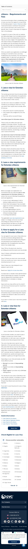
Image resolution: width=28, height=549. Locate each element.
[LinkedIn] (16, 521)
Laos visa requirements (15, 218)
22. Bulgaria (18, 476)
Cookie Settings (23, 526)
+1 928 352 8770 (14, 515)
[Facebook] (5, 521)
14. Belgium (17, 463)
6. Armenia (17, 451)
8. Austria (17, 454)
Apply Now (14, 428)
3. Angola (4, 446)
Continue (14, 542)
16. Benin (17, 466)
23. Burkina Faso (6, 479)
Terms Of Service (5, 526)
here (5, 301)
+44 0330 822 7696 (15, 518)
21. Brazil (4, 476)
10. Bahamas (18, 457)
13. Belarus (5, 463)
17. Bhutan (5, 469)
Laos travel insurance (8, 407)
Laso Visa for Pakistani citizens (11, 420)
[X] (19, 521)
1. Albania (4, 443)
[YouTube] (8, 521)
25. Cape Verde (6, 482)
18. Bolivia (17, 469)
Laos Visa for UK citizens (9, 422)
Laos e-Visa (17, 24)
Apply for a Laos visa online (15, 270)
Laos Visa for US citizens (9, 418)
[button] (24, 545)
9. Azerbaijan (5, 457)
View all (13, 485)
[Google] (12, 521)
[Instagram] (23, 521)
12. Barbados (18, 460)
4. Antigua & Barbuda (18, 447)
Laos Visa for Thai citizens (10, 424)
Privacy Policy (14, 526)
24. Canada (18, 479)
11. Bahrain (5, 460)
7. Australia (5, 454)
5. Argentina (5, 451)
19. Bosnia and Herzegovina (6, 472)
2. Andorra (17, 443)
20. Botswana (18, 472)
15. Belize (4, 466)
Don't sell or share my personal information (14, 529)
